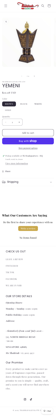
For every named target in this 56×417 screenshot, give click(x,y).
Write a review (28, 228)
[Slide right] (34, 76)
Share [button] (8, 171)
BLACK (25, 104)
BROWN (9, 104)
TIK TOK (10, 272)
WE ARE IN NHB (14, 285)
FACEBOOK (11, 279)
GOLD (9, 111)
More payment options (28, 148)
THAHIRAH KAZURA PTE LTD (31, 410)
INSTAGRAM (12, 265)
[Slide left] (22, 76)
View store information (16, 163)
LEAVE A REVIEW (14, 259)
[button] (6, 6)
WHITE (38, 104)
